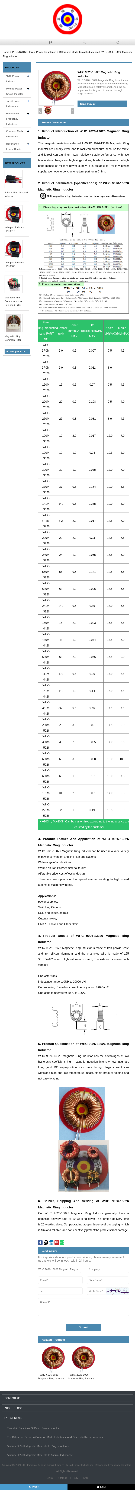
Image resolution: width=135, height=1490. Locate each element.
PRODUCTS (19, 52)
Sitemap (62, 1477)
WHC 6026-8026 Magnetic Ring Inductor (51, 1376)
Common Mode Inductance (14, 134)
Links (50, 1477)
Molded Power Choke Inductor (14, 91)
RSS (75, 1477)
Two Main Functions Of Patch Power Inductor (33, 1428)
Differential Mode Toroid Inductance (79, 52)
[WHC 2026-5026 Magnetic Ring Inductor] (83, 1358)
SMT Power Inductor (12, 79)
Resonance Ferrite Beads (13, 146)
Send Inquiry (87, 103)
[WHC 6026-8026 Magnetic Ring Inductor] (53, 1358)
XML (85, 1477)
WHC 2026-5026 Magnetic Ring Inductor (81, 1376)
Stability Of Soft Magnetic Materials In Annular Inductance (40, 1455)
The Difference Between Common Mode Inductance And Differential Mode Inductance (56, 1437)
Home (6, 52)
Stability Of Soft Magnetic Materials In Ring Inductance (38, 1446)
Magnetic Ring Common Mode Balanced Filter (13, 301)
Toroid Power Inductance (42, 52)
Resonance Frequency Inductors (12, 118)
